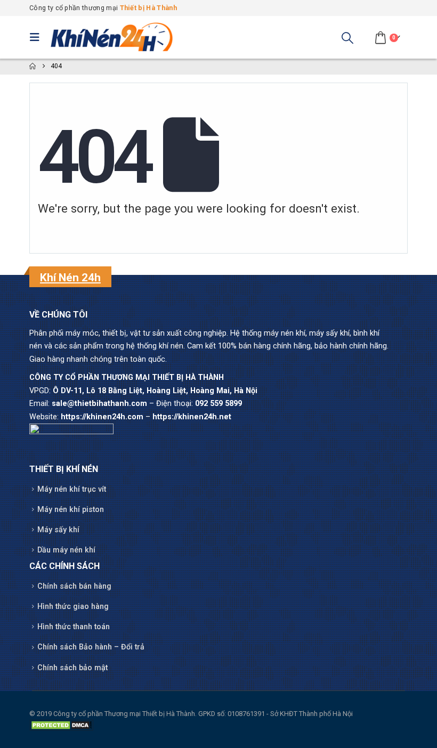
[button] (37, 37)
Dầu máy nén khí (66, 550)
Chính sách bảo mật (72, 667)
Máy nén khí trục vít (71, 489)
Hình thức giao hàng (73, 606)
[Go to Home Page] (32, 66)
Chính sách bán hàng (74, 586)
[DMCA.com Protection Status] (61, 725)
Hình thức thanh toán (73, 626)
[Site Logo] (112, 37)
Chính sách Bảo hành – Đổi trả (90, 647)
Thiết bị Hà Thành (148, 8)
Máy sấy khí (58, 529)
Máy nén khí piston (70, 509)
